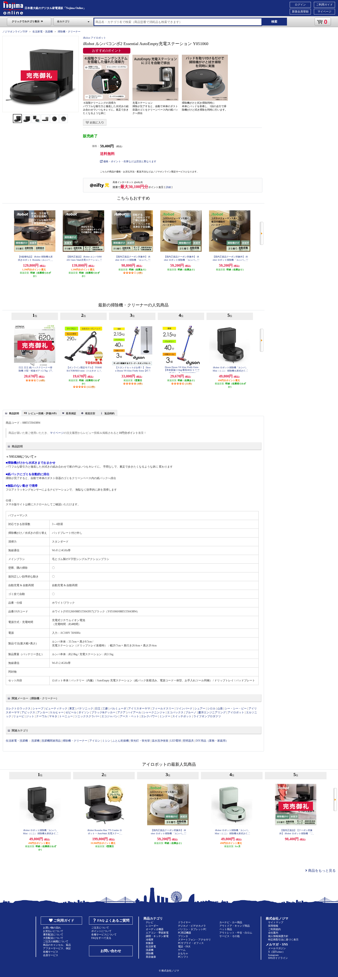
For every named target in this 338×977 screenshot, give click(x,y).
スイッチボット (182, 716)
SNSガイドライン (278, 958)
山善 (220, 708)
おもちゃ (183, 953)
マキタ (53, 716)
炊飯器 (149, 943)
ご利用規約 (274, 929)
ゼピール (71, 712)
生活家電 (151, 946)
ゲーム (182, 949)
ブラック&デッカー (103, 712)
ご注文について (100, 927)
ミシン (106, 740)
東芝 (72, 708)
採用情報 (273, 925)
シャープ (37, 708)
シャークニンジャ (154, 712)
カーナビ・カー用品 (230, 922)
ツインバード (184, 708)
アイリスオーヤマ (139, 708)
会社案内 (273, 932)
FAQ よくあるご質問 (113, 920)
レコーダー (152, 925)
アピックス (28, 712)
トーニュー (66, 716)
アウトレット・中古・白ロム (235, 932)
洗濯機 (35, 740)
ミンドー (164, 716)
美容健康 (151, 956)
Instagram (273, 955)
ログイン (300, 4)
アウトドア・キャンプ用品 (234, 925)
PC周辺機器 (184, 932)
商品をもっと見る (321, 870)
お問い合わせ (110, 951)
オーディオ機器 (154, 929)
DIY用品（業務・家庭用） (212, 740)
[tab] (12, 413)
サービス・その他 (229, 936)
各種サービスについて (104, 934)
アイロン (94, 740)
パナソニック (85, 708)
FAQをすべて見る (101, 938)
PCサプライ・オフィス (191, 943)
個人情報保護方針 (278, 936)
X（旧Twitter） (276, 951)
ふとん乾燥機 (120, 740)
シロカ (211, 708)
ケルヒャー (57, 712)
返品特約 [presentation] (109, 413)
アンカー (42, 712)
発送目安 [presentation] (90, 413)
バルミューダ (118, 708)
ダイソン (83, 712)
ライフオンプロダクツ (207, 716)
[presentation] (12, 412)
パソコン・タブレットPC (192, 929)
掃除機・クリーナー (69, 31)
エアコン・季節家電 (157, 932)
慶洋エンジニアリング (212, 712)
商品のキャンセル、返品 (57, 944)
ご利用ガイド (324, 4)
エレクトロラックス (18, 708)
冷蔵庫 (149, 939)
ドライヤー (184, 922)
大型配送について (53, 938)
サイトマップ (275, 922)
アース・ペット (129, 716)
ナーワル (41, 716)
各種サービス (50, 951)
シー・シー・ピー (236, 708)
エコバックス (175, 712)
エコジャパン (109, 716)
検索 (274, 21)
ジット (30, 716)
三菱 (105, 708)
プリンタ (183, 936)
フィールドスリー (163, 708)
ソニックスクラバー (87, 716)
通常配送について (53, 934)
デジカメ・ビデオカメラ (192, 925)
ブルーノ (190, 712)
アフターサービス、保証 (57, 948)
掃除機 (149, 953)
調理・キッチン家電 (157, 936)
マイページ (324, 11)
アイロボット (236, 712)
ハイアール (134, 712)
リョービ (18, 716)
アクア (121, 712)
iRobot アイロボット (94, 37)
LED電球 (175, 740)
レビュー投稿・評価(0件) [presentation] (42, 413)
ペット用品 (225, 929)
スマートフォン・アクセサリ (194, 939)
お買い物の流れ (52, 927)
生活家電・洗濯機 (42, 31)
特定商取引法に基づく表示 (283, 939)
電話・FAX (184, 946)
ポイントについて (101, 931)
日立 (97, 708)
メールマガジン (277, 948)
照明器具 (188, 740)
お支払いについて (53, 931)
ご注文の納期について (55, 941)
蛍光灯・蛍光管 (140, 740)
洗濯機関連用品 (51, 740)
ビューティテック (56, 708)
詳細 (168, 187)
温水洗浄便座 (160, 740)
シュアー (199, 708)
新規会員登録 (300, 11)
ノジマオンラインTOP (14, 31)
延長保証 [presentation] (71, 413)
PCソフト (183, 956)
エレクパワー (149, 716)
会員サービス (50, 955)
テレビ (149, 922)
